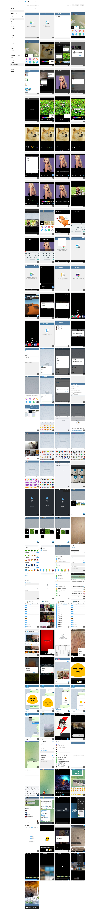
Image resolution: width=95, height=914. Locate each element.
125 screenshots (80, 9)
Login (83, 1)
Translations (13, 1)
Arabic (19, 1)
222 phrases (73, 9)
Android (24, 1)
